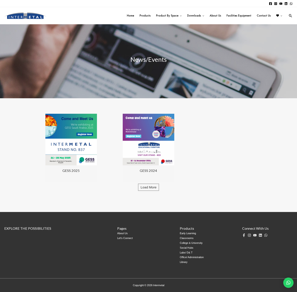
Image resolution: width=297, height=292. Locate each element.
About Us (122, 233)
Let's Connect (125, 238)
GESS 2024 (148, 170)
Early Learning (188, 233)
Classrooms (187, 238)
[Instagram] (275, 3)
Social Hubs (186, 247)
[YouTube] (280, 3)
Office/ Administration (192, 257)
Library (184, 262)
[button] (288, 283)
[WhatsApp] (291, 3)
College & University (191, 242)
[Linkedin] (286, 3)
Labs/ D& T (186, 252)
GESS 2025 (71, 170)
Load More (149, 187)
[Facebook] (270, 3)
